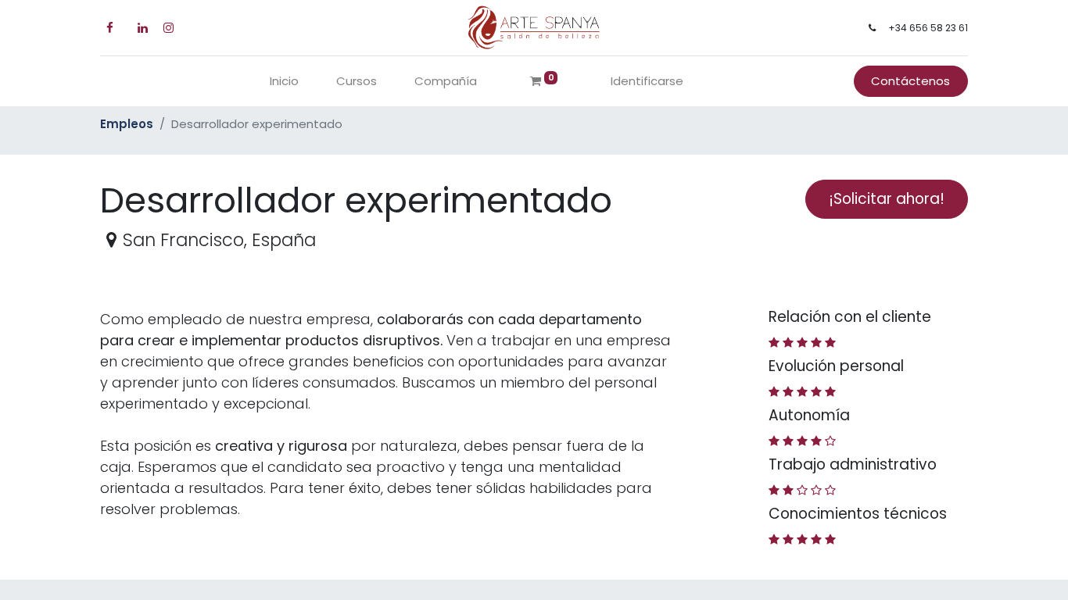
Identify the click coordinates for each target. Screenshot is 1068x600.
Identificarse (647, 81)
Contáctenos (910, 81)
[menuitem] (284, 81)
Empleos (126, 124)
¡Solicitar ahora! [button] (886, 198)
